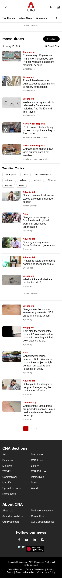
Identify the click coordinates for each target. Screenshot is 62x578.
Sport (34, 482)
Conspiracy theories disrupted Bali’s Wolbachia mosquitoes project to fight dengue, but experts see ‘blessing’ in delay (38, 362)
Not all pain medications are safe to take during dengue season (38, 198)
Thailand (8, 186)
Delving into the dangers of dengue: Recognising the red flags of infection (38, 387)
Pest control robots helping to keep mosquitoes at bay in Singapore (39, 130)
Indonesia (9, 180)
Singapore (41, 18)
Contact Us (37, 516)
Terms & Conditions (35, 569)
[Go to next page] (36, 428)
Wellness (51, 180)
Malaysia (23, 180)
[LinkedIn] (34, 540)
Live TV (6, 482)
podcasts (37, 180)
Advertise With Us (12, 516)
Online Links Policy (46, 572)
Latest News (25, 18)
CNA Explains (10, 174)
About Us (7, 510)
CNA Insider (38, 460)
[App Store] (23, 548)
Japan (21, 186)
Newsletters (9, 493)
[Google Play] (19, 548)
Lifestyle (7, 465)
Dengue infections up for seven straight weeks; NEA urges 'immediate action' (38, 312)
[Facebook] (19, 540)
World (34, 488)
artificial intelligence (42, 174)
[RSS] (42, 540)
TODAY (6, 471)
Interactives (37, 477)
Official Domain (15, 569)
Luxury (35, 465)
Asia (25, 214)
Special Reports (11, 488)
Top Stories (8, 18)
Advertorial (29, 192)
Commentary (30, 52)
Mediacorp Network (42, 510)
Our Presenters (10, 521)
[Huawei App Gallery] (35, 549)
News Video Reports (34, 123)
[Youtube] (26, 540)
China (25, 174)
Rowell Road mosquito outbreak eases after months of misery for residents (39, 83)
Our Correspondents (42, 521)
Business (7, 460)
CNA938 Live (38, 471)
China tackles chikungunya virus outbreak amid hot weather (38, 152)
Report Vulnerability (25, 572)
